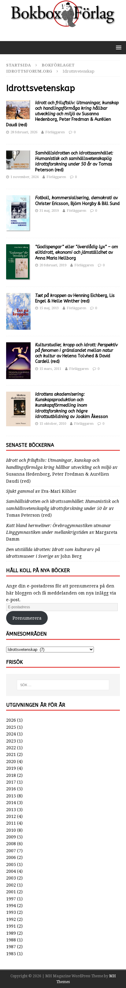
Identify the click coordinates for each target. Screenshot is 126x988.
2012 (11, 816)
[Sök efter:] (63, 685)
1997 (11, 898)
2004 (11, 871)
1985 (11, 953)
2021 (11, 754)
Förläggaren (55, 132)
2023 (11, 741)
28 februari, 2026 (23, 132)
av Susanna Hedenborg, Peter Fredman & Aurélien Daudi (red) (62, 114)
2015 (11, 795)
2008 (11, 843)
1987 (11, 946)
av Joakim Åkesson (71, 405)
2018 (11, 775)
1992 (11, 919)
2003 (11, 878)
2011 (11, 823)
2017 (11, 782)
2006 (11, 857)
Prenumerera (27, 618)
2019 (11, 768)
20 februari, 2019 (52, 265)
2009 (11, 836)
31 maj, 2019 (49, 211)
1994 (11, 905)
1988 (11, 939)
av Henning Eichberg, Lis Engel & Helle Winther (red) (75, 298)
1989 (11, 933)
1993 (11, 912)
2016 (11, 788)
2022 (11, 747)
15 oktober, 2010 (52, 424)
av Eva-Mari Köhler (41, 491)
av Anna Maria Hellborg (76, 252)
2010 (11, 830)
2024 (11, 734)
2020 (11, 761)
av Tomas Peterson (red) (74, 161)
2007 (11, 850)
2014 (11, 802)
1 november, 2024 (24, 177)
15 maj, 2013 (49, 308)
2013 (11, 809)
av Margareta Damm (61, 532)
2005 (11, 864)
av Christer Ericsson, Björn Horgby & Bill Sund (77, 200)
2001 (11, 891)
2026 (11, 720)
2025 (11, 727)
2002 (11, 885)
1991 (11, 926)
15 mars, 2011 (50, 369)
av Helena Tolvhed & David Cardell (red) (76, 353)
